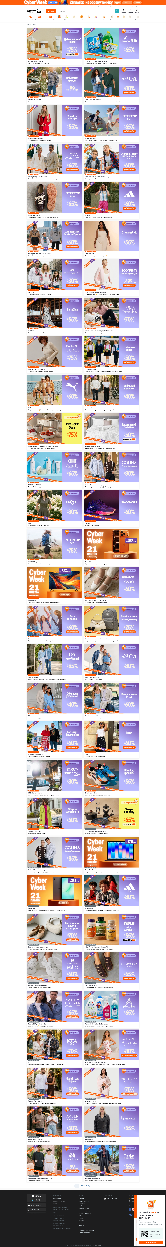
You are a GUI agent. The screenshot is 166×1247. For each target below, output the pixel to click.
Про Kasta (81, 1198)
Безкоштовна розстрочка (86, 1210)
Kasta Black (82, 1203)
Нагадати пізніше (151, 1242)
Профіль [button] (123, 12)
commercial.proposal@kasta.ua (62, 1228)
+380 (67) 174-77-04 (58, 1218)
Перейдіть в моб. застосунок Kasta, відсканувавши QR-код (155, 1234)
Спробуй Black (35, 1209)
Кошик (137, 12)
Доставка (81, 1220)
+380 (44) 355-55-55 (58, 1216)
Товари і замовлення (85, 1201)
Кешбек (81, 1206)
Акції (80, 1215)
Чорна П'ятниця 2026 (113, 1198)
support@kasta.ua (58, 1225)
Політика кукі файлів (84, 1232)
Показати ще (85, 1186)
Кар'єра (55, 1203)
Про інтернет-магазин (59, 1201)
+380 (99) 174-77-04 (58, 1223)
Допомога (129, 6)
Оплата (81, 1218)
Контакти (81, 1225)
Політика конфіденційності (86, 1230)
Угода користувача (84, 1227)
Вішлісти (130, 12)
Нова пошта (134, 1201)
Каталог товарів (35, 1213)
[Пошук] (117, 11)
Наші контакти (57, 1198)
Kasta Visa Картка (84, 1208)
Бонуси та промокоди (85, 1213)
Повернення (82, 1223)
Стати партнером (103, 6)
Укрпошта (134, 1198)
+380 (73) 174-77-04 (58, 1221)
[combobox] (86, 11)
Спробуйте (40, 9)
